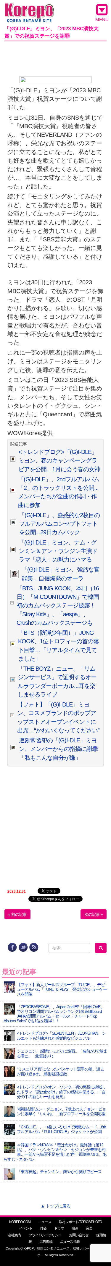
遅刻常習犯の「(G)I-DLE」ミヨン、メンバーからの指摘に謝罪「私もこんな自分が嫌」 (58, 749)
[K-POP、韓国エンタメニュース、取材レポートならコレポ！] (29, 9)
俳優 (43, 1228)
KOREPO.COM (19, 1222)
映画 (75, 1228)
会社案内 (14, 1235)
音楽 (89, 1228)
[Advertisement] (55, 57)
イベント (25, 1228)
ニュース (44, 1222)
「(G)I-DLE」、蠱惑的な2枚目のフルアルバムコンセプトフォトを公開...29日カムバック (59, 524)
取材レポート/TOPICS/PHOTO (80, 1222)
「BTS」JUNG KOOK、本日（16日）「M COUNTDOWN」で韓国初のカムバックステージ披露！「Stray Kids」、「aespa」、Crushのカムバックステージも (58, 605)
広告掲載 (45, 1242)
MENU (102, 19)
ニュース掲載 (70, 1242)
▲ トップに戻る (55, 1205)
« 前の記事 (17, 914)
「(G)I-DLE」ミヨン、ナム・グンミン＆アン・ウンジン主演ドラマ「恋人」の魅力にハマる (58, 551)
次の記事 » (93, 914)
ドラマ (59, 1228)
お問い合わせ (79, 1235)
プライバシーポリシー (45, 1235)
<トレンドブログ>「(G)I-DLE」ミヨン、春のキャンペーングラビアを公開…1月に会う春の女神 (59, 460)
